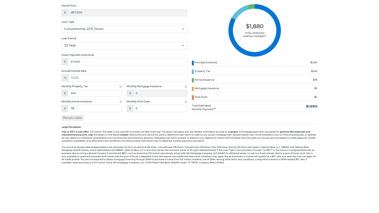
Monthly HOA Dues (138, 101)
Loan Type (68, 21)
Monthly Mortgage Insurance (144, 86)
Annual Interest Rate (74, 70)
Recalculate (72, 118)
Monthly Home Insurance (77, 101)
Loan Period (69, 38)
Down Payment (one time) (78, 54)
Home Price (69, 5)
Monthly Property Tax (75, 86)
